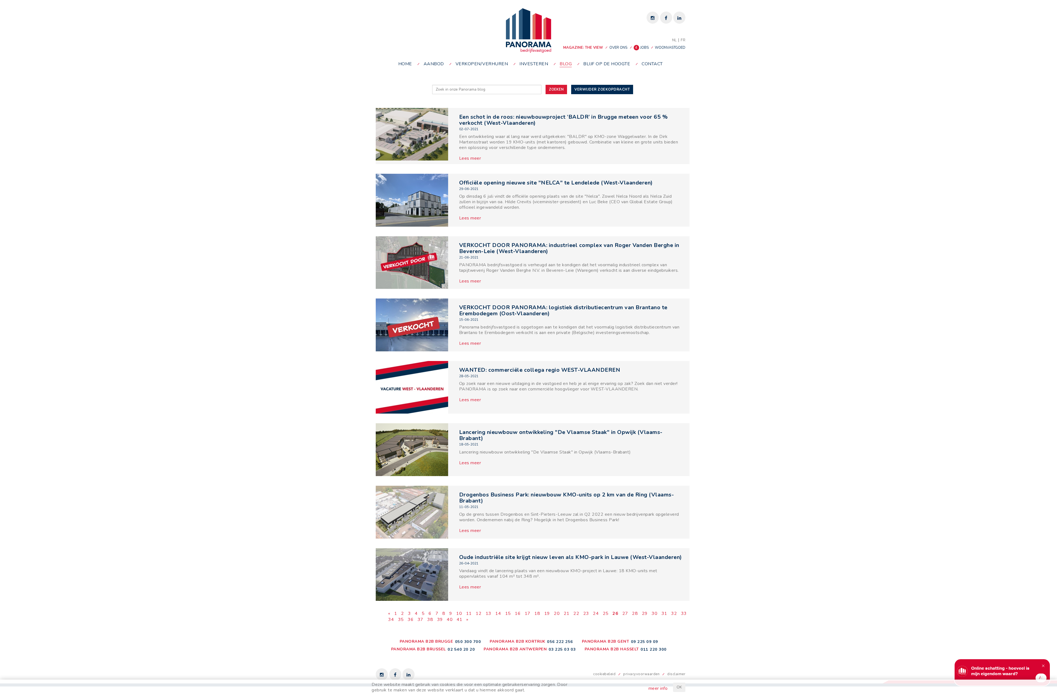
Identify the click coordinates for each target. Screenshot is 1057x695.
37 (420, 620)
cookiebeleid (604, 674)
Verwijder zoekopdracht (602, 89)
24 (596, 613)
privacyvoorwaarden (641, 674)
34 (391, 620)
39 (440, 620)
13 (488, 613)
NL (674, 40)
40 (450, 620)
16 (518, 613)
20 (557, 613)
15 (508, 613)
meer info (658, 688)
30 (654, 613)
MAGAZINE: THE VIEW (583, 47)
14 (498, 613)
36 (410, 620)
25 (606, 613)
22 (576, 613)
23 (586, 613)
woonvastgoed (670, 47)
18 (537, 613)
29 (645, 613)
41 (459, 620)
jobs (642, 47)
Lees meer (470, 158)
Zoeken (556, 89)
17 (527, 613)
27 (625, 613)
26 (615, 613)
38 (430, 620)
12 (478, 613)
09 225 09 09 (644, 641)
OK (679, 687)
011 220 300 (654, 649)
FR (683, 40)
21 (567, 613)
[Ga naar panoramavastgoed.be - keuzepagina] (528, 30)
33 (684, 613)
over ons (618, 47)
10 (459, 613)
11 (469, 613)
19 (547, 613)
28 (635, 613)
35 (401, 620)
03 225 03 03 (562, 649)
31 (664, 613)
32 (674, 613)
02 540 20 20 (461, 649)
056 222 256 (560, 641)
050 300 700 (468, 641)
